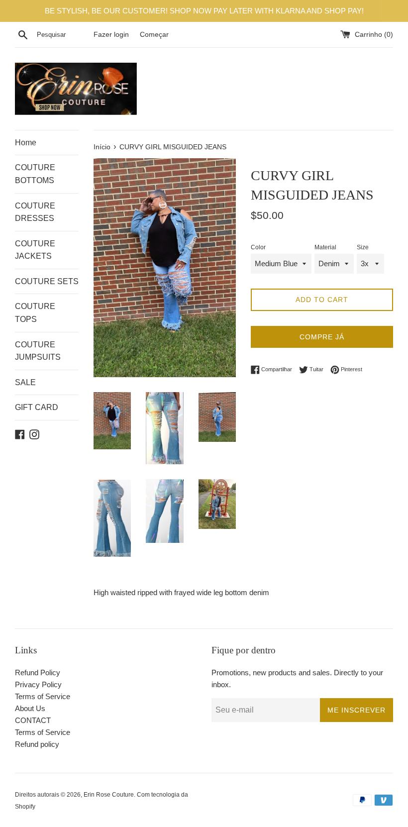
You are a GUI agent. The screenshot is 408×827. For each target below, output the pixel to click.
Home (25, 142)
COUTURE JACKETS (35, 250)
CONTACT (33, 720)
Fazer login (111, 34)
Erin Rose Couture (109, 794)
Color (258, 247)
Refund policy (37, 744)
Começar (154, 34)
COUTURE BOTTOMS (35, 174)
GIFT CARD (36, 407)
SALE (25, 382)
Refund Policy (37, 672)
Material (325, 247)
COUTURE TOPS (35, 312)
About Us (30, 708)
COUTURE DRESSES (35, 212)
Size (363, 247)
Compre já (322, 337)
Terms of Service (42, 696)
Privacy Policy (38, 684)
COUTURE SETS (47, 281)
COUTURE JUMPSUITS (38, 351)
